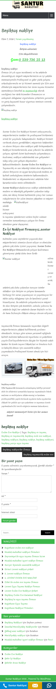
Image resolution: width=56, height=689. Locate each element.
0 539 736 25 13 (32, 59)
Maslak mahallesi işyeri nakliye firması (24, 560)
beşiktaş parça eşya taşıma (15, 443)
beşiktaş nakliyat (9, 439)
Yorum (5, 473)
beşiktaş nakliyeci (45, 439)
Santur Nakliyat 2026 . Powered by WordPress (28, 678)
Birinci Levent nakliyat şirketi (19, 569)
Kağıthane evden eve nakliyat (19, 547)
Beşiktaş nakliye (27, 439)
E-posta (6, 504)
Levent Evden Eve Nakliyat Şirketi (21, 590)
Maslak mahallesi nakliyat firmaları (22, 552)
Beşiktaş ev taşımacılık (12, 436)
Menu (5, 15)
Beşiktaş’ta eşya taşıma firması (20, 599)
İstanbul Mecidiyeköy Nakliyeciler (21, 626)
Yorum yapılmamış (25, 39)
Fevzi (50, 639)
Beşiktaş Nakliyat (13, 622)
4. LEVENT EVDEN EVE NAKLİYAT (21, 577)
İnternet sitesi (8, 512)
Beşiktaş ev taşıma (37, 432)
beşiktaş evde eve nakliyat (38, 436)
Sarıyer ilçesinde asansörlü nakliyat (22, 565)
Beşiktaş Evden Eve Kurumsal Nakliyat (23, 595)
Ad (3, 496)
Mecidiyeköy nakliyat (15, 635)
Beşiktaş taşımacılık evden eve (38, 454)
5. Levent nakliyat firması (17, 573)
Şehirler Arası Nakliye (15, 662)
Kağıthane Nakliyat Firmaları (19, 608)
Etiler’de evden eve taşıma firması (21, 582)
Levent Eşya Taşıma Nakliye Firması (22, 586)
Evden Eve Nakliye (10, 432)
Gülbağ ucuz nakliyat (15, 631)
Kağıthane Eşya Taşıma (16, 603)
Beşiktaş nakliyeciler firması (16, 449)
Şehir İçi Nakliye (13, 658)
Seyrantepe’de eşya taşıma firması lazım (25, 556)
